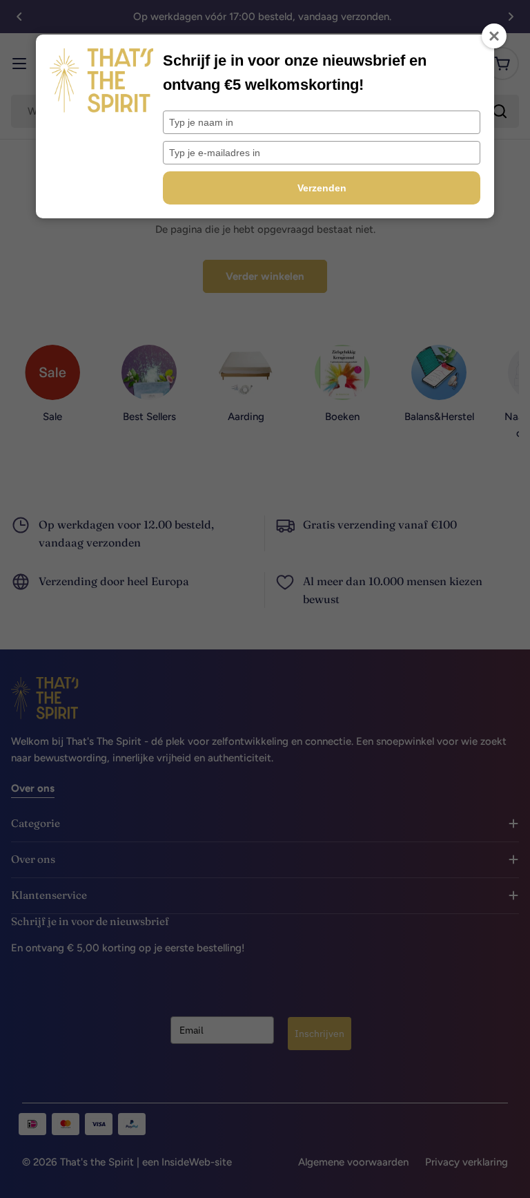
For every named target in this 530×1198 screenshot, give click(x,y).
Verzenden (321, 187)
